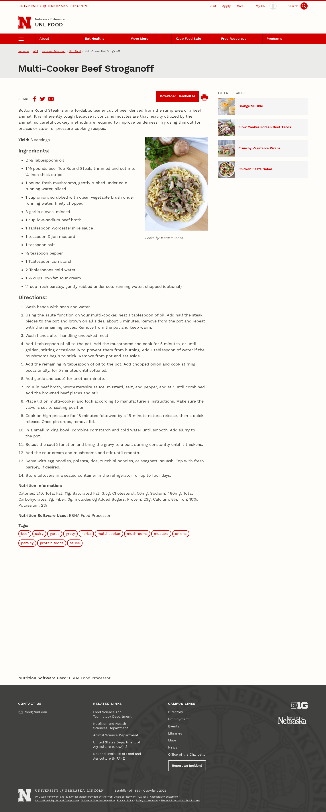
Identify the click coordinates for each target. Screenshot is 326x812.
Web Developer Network (121, 796)
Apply (226, 6)
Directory (175, 712)
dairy (39, 533)
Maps (172, 740)
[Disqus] (113, 609)
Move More (139, 39)
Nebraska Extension (50, 19)
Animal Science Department (115, 735)
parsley (27, 543)
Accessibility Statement (164, 796)
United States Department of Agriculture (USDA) (116, 744)
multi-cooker (109, 533)
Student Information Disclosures (180, 800)
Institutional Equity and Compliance (57, 800)
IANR (35, 51)
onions (181, 533)
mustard (161, 533)
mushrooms (137, 533)
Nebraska (23, 51)
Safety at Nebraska (147, 800)
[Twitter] (42, 99)
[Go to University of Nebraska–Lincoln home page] (24, 22)
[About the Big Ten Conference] (299, 705)
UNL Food (49, 25)
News (172, 747)
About (44, 39)
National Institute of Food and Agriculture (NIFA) (117, 756)
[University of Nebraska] (292, 720)
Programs (274, 39)
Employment (178, 719)
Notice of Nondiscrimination (98, 800)
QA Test (143, 796)
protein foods (51, 543)
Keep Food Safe (188, 39)
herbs (86, 533)
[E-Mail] (51, 99)
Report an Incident (187, 766)
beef (25, 533)
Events (173, 726)
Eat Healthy (94, 39)
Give (240, 6)
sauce (75, 543)
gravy (70, 533)
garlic (54, 533)
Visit (213, 6)
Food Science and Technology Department (112, 714)
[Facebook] (34, 99)
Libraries (175, 733)
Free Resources (233, 39)
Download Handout (175, 96)
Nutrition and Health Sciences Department (110, 726)
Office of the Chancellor (187, 755)
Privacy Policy (125, 800)
